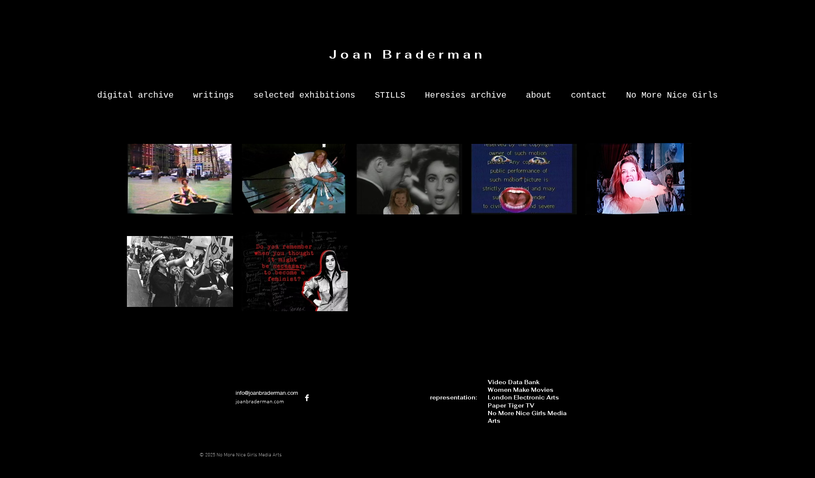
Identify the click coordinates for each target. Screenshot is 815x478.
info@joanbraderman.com (267, 392)
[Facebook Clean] (307, 397)
